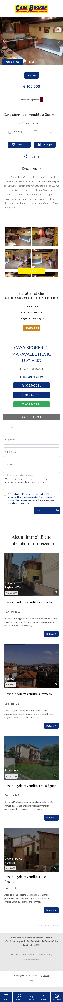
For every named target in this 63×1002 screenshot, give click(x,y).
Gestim (46, 975)
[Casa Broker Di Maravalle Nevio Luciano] (31, 8)
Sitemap (15, 954)
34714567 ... (32, 395)
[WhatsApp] (31, 982)
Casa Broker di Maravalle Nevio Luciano (31, 354)
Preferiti (24, 144)
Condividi (34, 156)
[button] (31, 328)
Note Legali (28, 954)
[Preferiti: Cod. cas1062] (55, 592)
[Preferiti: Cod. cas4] (55, 867)
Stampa (49, 144)
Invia (39, 510)
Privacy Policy (45, 954)
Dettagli (50, 634)
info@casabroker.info (31, 376)
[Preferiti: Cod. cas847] (55, 776)
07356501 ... (32, 385)
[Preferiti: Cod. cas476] (55, 684)
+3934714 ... (32, 404)
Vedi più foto (12, 61)
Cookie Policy (31, 959)
